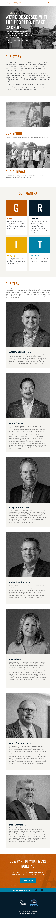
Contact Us (44, 896)
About (13, 896)
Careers (39, 896)
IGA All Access (32, 896)
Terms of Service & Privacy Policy (28, 913)
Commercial (24, 896)
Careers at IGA (28, 880)
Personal (18, 896)
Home (10, 896)
